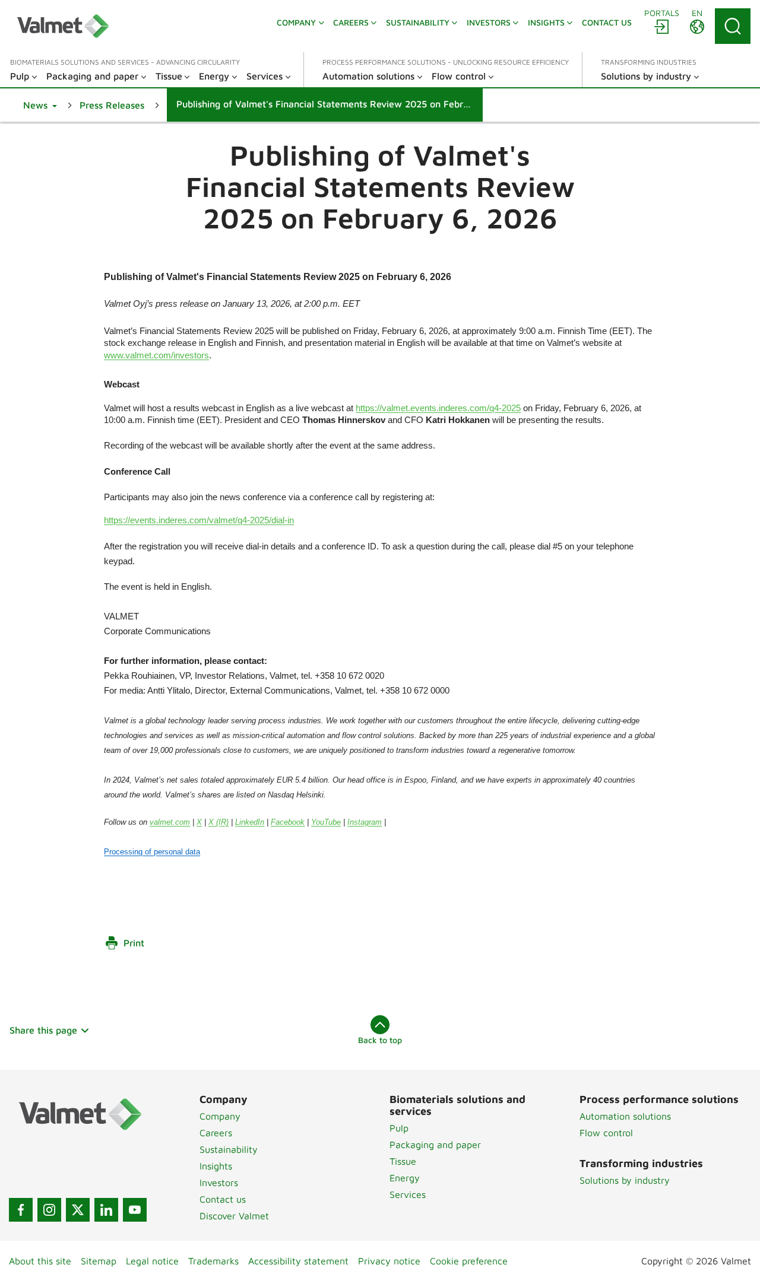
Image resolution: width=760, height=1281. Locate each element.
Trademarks (213, 1260)
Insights (216, 1166)
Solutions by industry (625, 1180)
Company (220, 1116)
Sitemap (98, 1260)
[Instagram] (49, 1210)
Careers (216, 1132)
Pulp (399, 1128)
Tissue (403, 1161)
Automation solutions (625, 1116)
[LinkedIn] (106, 1210)
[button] (40, 105)
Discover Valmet (234, 1215)
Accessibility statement (298, 1260)
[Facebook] (21, 1210)
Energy (405, 1177)
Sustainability (229, 1149)
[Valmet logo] (63, 26)
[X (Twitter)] (78, 1210)
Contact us (223, 1199)
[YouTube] (135, 1210)
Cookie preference (469, 1260)
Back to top (380, 1040)
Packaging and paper (435, 1144)
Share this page (43, 1030)
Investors (219, 1182)
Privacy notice (389, 1260)
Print (134, 942)
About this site (40, 1260)
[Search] (732, 26)
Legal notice (152, 1260)
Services (408, 1194)
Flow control (606, 1132)
